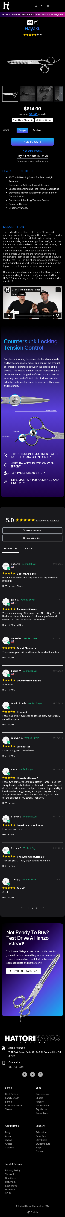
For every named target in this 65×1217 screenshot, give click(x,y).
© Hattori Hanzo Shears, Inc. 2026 (33, 1206)
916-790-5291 (16, 1066)
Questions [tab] (29, 548)
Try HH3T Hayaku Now (25, 971)
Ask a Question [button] (34, 538)
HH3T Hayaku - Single (12, 586)
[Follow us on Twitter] (32, 1074)
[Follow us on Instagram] (40, 1074)
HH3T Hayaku (8, 657)
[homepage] (6, 6)
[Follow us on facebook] (24, 1074)
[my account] (42, 6)
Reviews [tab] (8, 548)
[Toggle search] (36, 6)
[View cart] (48, 6)
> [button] (43, 907)
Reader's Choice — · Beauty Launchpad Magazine (32, 14)
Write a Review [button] (33, 530)
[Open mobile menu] (57, 6)
